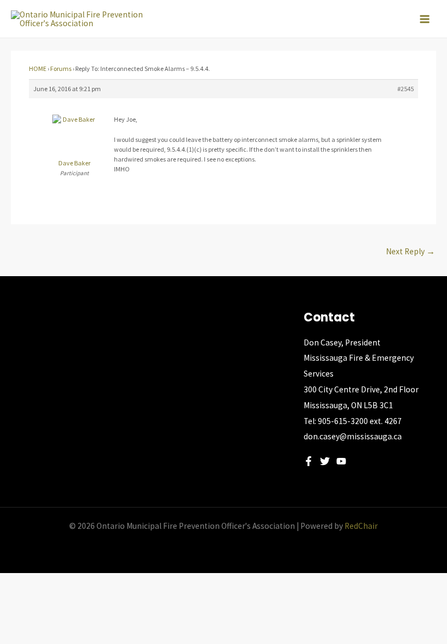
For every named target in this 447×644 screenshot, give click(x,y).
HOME (37, 68)
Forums (60, 68)
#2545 (405, 89)
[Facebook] (308, 461)
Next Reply (410, 251)
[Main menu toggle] (424, 19)
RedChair (361, 526)
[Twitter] (325, 461)
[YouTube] (341, 461)
